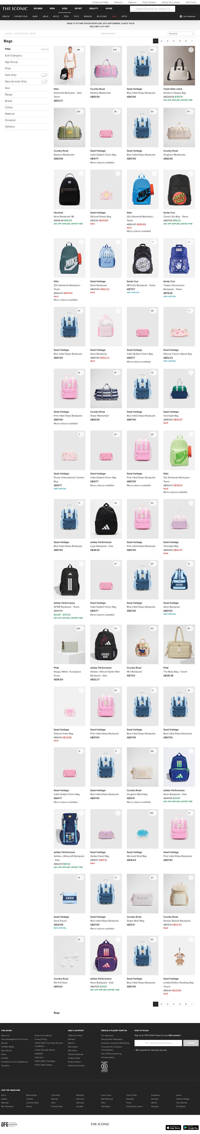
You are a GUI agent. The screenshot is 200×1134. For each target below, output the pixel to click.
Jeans (179, 1095)
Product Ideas (74, 1058)
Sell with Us (6, 1050)
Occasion (10, 120)
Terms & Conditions (43, 1035)
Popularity (173, 34)
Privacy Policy (41, 1039)
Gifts (124, 16)
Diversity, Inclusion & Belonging (115, 1043)
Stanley (54, 1099)
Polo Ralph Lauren (134, 1106)
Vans (53, 1103)
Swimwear (105, 1106)
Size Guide (73, 1047)
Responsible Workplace (111, 1039)
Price (8, 68)
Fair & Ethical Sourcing (111, 1054)
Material (10, 113)
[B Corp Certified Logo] (116, 1067)
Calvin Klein (131, 1095)
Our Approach (107, 1035)
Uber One (39, 1057)
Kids (64, 8)
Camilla (29, 1099)
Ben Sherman (7, 1106)
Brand (8, 100)
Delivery (118, 2)
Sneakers (155, 1095)
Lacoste (79, 1106)
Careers (4, 1058)
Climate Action (107, 1057)
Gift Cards (190, 2)
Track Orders (149, 2)
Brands (4, 1043)
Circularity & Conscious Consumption (111, 1048)
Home (109, 8)
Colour (9, 107)
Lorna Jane (106, 1095)
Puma (128, 1103)
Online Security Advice (45, 1050)
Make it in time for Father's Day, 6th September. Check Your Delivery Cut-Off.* (100, 25)
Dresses (155, 1106)
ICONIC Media (7, 1047)
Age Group (11, 61)
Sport (78, 8)
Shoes (29, 1106)
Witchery (80, 1095)
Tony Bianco (181, 1103)
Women (38, 8)
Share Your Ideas (170, 2)
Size (7, 88)
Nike (103, 1103)
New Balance (107, 1099)
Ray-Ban (130, 1099)
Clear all (45, 49)
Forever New (56, 1106)
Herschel (80, 1103)
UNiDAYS (39, 1054)
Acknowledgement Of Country (14, 1039)
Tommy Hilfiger (183, 1099)
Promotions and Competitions (14, 1062)
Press (3, 1054)
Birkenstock (31, 1095)
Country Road (32, 1103)
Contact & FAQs (99, 2)
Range (8, 94)
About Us (5, 1035)
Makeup (4, 1103)
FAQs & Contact (75, 1035)
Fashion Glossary (75, 1054)
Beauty (93, 8)
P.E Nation (180, 1106)
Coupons (5, 1065)
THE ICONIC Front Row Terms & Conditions (49, 1044)
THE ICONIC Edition (43, 1065)
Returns (132, 2)
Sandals (155, 1099)
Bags (32, 33)
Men (52, 8)
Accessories (21, 33)
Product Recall (74, 1062)
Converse (55, 1095)
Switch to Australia (76, 1065)
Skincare (80, 1099)
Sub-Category (13, 55)
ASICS (154, 1103)
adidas (4, 1099)
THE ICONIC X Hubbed (45, 1061)
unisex (8, 33)
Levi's (3, 1095)
